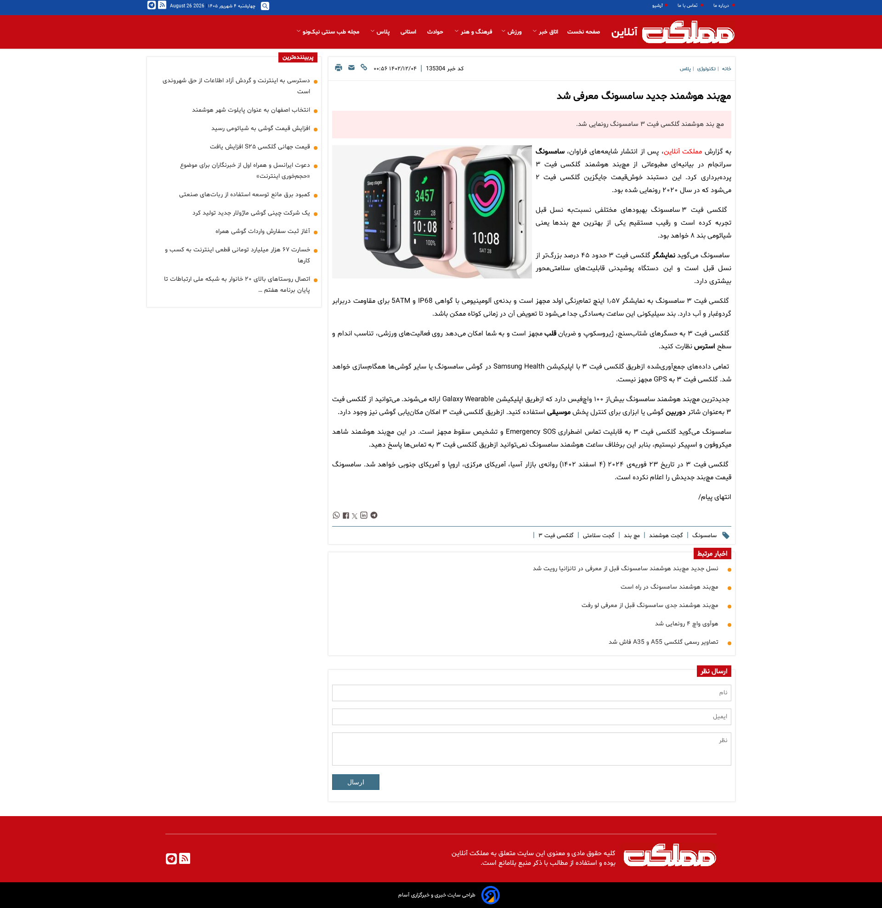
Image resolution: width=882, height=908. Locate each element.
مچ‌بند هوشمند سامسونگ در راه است (669, 587)
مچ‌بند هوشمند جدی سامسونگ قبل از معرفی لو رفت (650, 605)
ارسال (355, 782)
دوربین (676, 412)
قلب (550, 334)
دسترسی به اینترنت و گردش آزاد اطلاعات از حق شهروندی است (236, 86)
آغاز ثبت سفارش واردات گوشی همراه (262, 231)
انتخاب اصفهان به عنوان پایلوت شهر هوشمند (251, 110)
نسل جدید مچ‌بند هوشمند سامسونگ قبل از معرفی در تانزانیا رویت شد (625, 568)
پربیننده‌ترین (298, 57)
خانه (726, 69)
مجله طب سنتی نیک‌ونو (331, 32)
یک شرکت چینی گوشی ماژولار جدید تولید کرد (251, 213)
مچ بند (631, 536)
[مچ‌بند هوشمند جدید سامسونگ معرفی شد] (431, 211)
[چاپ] (338, 70)
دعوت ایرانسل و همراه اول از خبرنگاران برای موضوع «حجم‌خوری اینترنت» (245, 171)
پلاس (383, 32)
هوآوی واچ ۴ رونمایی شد (686, 623)
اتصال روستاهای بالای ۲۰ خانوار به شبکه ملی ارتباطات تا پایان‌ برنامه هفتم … (237, 285)
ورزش (514, 32)
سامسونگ (550, 152)
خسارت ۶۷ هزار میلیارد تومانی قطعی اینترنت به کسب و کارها (237, 255)
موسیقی (559, 412)
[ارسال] (351, 70)
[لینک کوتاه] (364, 70)
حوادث (436, 32)
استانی (409, 32)
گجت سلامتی (598, 536)
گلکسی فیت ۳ (555, 536)
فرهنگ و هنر (475, 32)
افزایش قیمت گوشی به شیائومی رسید (260, 128)
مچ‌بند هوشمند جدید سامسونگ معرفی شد (644, 96)
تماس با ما (688, 5)
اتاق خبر (547, 32)
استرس (704, 347)
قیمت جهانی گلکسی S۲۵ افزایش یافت (260, 146)
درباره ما (721, 5)
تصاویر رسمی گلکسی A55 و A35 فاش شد (663, 642)
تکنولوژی (706, 69)
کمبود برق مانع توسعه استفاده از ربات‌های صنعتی (244, 194)
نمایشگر (663, 256)
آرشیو (657, 5)
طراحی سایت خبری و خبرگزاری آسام (436, 895)
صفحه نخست (583, 32)
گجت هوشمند (665, 536)
